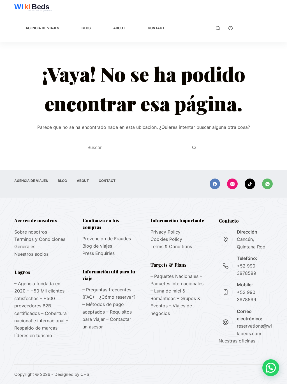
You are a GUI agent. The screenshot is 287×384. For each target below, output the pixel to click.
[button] (270, 367)
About (119, 28)
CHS (84, 374)
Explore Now (257, 28)
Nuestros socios (31, 254)
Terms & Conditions (171, 246)
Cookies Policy (166, 239)
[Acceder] (230, 28)
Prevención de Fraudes (106, 238)
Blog (86, 28)
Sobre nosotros (30, 232)
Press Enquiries (98, 253)
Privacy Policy (165, 232)
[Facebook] (215, 184)
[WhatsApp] (267, 184)
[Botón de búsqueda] (194, 147)
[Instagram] (232, 184)
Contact (156, 28)
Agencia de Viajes (42, 28)
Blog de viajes (97, 246)
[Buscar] (218, 28)
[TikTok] (250, 184)
